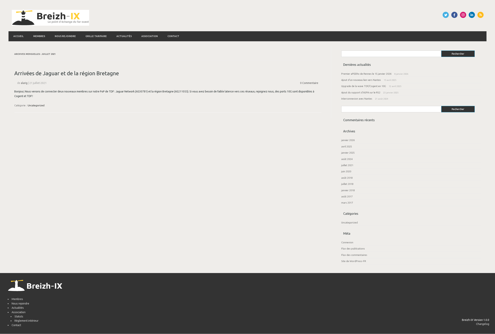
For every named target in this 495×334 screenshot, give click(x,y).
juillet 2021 (347, 165)
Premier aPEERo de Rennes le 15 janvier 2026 (366, 73)
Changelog (482, 324)
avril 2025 (346, 146)
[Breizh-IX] (50, 24)
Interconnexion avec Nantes (356, 98)
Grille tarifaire (96, 36)
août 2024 (346, 159)
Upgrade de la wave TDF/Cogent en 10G (363, 86)
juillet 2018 (347, 184)
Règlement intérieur (26, 320)
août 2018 (346, 177)
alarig (24, 83)
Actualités (124, 36)
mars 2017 (347, 202)
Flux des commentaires (354, 255)
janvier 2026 (348, 140)
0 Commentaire (309, 83)
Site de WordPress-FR (353, 261)
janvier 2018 (348, 190)
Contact (173, 36)
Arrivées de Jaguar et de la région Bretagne (66, 73)
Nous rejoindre (65, 36)
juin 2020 (346, 171)
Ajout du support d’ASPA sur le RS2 (360, 92)
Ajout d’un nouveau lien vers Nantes (361, 80)
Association (149, 36)
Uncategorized (36, 105)
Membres (39, 36)
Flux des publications (353, 248)
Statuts (19, 316)
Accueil (18, 36)
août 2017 (346, 196)
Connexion (347, 242)
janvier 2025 (348, 152)
